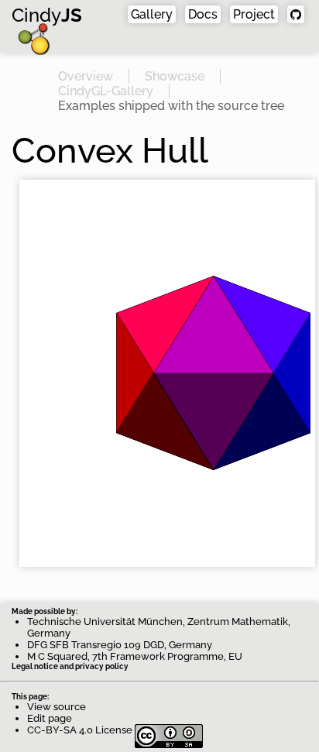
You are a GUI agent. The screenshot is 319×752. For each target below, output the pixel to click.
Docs (203, 14)
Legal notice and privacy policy (70, 666)
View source (56, 707)
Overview (85, 76)
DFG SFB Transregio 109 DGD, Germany (119, 645)
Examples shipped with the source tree (171, 105)
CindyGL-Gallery (105, 91)
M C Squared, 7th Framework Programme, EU (134, 656)
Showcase (174, 76)
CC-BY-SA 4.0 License (81, 730)
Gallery (152, 14)
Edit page (49, 718)
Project (254, 14)
